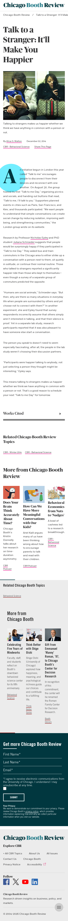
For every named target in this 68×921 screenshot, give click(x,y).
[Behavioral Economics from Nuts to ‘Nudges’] (56, 492)
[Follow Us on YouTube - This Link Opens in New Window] (25, 882)
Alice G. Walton (14, 141)
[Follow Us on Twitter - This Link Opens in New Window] (16, 882)
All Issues (52, 853)
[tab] (34, 413)
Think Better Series (29, 709)
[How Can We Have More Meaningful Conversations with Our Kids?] (34, 494)
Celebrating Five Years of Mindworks (15, 648)
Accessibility (34, 864)
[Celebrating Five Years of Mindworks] (15, 634)
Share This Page (42, 146)
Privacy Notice (11, 864)
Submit (14, 797)
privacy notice (31, 811)
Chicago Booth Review (16, 15)
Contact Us (9, 859)
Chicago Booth (32, 859)
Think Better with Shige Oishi (33, 648)
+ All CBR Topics (12, 853)
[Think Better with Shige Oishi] (34, 634)
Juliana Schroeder (24, 242)
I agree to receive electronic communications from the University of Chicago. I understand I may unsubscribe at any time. (33, 782)
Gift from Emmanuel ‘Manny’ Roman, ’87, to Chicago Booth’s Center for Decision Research (52, 660)
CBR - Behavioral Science (16, 146)
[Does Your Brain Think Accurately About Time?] (11, 492)
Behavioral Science (12, 596)
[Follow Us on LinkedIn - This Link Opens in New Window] (35, 882)
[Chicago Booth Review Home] (34, 5)
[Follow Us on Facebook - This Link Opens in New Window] (6, 882)
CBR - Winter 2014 (12, 452)
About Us (34, 853)
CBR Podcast (30, 566)
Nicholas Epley (39, 237)
